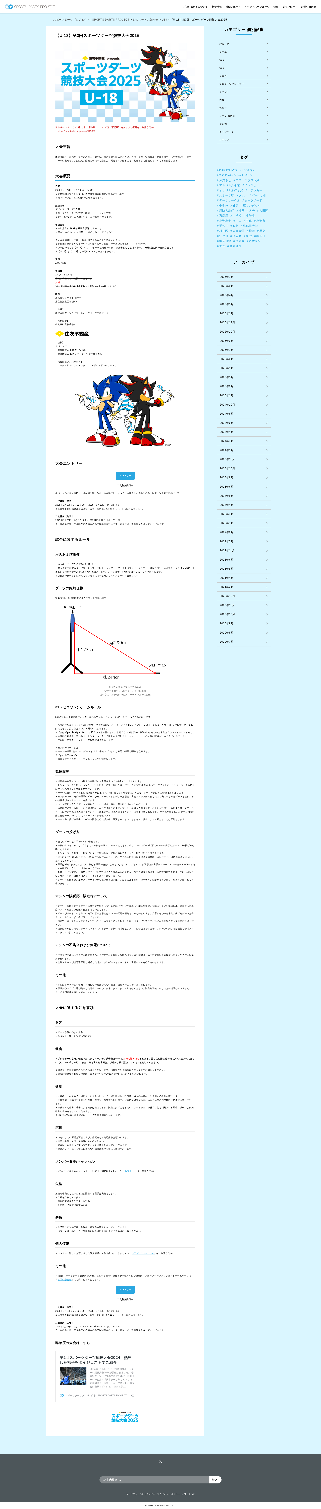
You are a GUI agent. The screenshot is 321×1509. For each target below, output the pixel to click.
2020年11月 (227, 605)
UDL (250, 175)
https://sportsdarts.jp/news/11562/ (76, 131)
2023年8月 (227, 477)
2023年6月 (227, 486)
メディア (224, 139)
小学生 (250, 215)
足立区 (240, 241)
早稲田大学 (250, 226)
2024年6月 (227, 422)
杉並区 (223, 231)
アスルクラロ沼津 (247, 180)
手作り (223, 226)
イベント (224, 92)
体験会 (223, 107)
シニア (223, 75)
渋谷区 (237, 236)
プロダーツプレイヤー (231, 84)
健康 (236, 205)
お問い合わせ (188, 1494)
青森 (222, 246)
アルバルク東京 (229, 185)
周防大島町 (226, 210)
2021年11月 (227, 550)
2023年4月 (227, 504)
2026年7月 (227, 276)
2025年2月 (227, 386)
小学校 (237, 215)
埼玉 (242, 210)
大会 (221, 99)
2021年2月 (227, 587)
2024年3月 (227, 441)
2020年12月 (227, 596)
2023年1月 (227, 523)
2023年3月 (227, 514)
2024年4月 (227, 431)
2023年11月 (227, 459)
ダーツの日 (259, 195)
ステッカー (254, 190)
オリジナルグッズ (231, 190)
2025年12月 (227, 322)
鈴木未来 (255, 241)
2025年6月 (227, 359)
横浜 (252, 231)
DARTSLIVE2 (228, 170)
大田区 (263, 210)
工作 (249, 220)
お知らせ (224, 43)
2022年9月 (227, 532)
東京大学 (238, 231)
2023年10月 (227, 468)
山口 (239, 220)
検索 (215, 1479)
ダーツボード (253, 200)
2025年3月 (227, 377)
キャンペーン (226, 131)
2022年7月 (227, 541)
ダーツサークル (229, 200)
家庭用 (223, 215)
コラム (223, 51)
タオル (243, 195)
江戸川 (223, 236)
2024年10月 (227, 404)
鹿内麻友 (235, 246)
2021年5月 (227, 568)
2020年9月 (227, 623)
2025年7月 (227, 349)
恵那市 (260, 220)
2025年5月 (227, 368)
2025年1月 (227, 395)
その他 (223, 123)
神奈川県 (225, 241)
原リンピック (252, 205)
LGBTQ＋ (248, 170)
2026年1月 (227, 313)
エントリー (125, 475)
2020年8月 (227, 632)
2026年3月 (227, 304)
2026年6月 (227, 286)
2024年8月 (227, 413)
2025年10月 (227, 331)
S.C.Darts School (231, 175)
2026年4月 (227, 295)
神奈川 (260, 236)
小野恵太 (225, 220)
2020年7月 (227, 641)
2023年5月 (227, 495)
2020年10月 (227, 614)
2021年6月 (227, 559)
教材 (236, 226)
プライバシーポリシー (168, 1494)
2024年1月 (227, 450)
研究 (249, 236)
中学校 (223, 205)
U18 (221, 67)
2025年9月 (227, 340)
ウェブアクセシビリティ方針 (141, 1494)
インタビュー (253, 185)
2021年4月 (227, 577)
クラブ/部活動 (227, 115)
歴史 (262, 231)
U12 (221, 59)
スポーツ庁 (226, 195)
